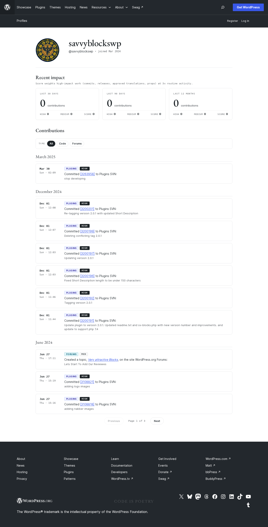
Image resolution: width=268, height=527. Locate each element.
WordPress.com (218, 459)
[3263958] (87, 174)
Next (157, 421)
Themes (69, 465)
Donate (165, 472)
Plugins (69, 472)
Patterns (70, 478)
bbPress (213, 472)
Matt (210, 465)
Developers (119, 472)
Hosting (22, 472)
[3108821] (87, 382)
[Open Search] (223, 7)
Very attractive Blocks (103, 359)
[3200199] (87, 231)
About (21, 459)
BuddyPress (216, 478)
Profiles (22, 20)
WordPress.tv (122, 478)
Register (232, 20)
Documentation (121, 465)
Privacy (22, 478)
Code (62, 143)
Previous (114, 421)
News (20, 465)
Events (163, 465)
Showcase (71, 459)
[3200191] (87, 320)
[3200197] (87, 253)
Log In (245, 20)
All (51, 143)
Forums (77, 143)
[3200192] (87, 298)
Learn (115, 459)
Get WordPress (248, 7)
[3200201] (87, 209)
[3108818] (87, 404)
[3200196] (87, 276)
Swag (164, 478)
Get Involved (167, 459)
